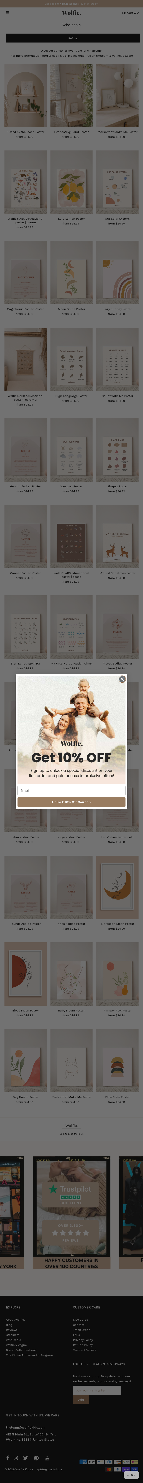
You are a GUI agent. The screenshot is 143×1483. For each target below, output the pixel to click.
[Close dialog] (122, 679)
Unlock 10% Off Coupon (71, 802)
